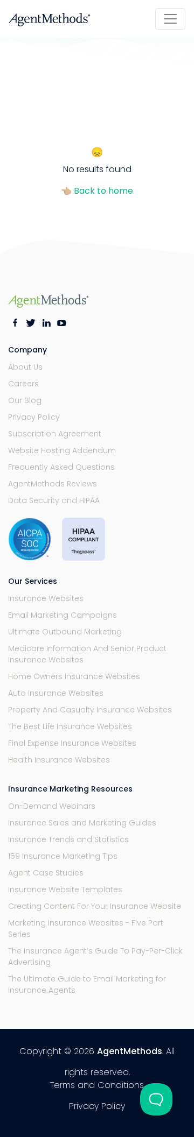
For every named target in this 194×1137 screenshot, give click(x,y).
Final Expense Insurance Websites (72, 743)
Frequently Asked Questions (61, 467)
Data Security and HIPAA (54, 500)
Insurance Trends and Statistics (68, 839)
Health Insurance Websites (59, 759)
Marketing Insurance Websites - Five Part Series (85, 928)
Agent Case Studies (46, 872)
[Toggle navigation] (170, 19)
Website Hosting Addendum (62, 450)
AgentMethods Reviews (52, 483)
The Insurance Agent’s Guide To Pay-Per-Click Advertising (95, 956)
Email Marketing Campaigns (62, 615)
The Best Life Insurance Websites (70, 726)
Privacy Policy (34, 417)
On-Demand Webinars (51, 806)
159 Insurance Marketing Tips (62, 856)
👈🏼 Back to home (97, 191)
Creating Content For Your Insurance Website (94, 906)
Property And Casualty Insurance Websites (90, 709)
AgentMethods (129, 1051)
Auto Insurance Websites (55, 693)
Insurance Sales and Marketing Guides (82, 822)
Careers (23, 383)
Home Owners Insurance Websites (74, 676)
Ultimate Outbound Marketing (65, 631)
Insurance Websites (46, 598)
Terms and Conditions (97, 1085)
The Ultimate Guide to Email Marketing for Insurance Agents (87, 984)
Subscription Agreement (54, 433)
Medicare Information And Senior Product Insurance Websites (87, 654)
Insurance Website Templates (65, 889)
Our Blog (24, 400)
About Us (25, 367)
